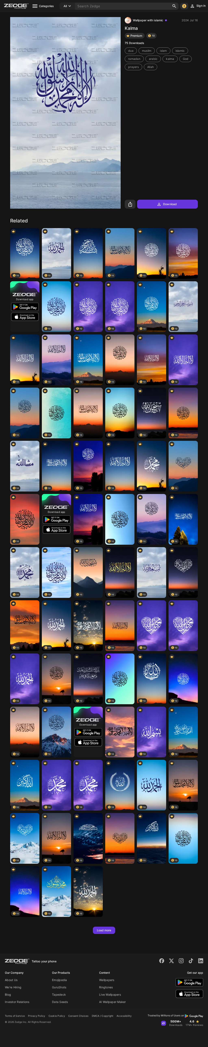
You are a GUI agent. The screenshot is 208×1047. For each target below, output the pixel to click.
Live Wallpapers (110, 994)
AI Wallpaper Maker (112, 1002)
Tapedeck (59, 994)
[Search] (174, 6)
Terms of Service (15, 1015)
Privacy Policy (36, 1015)
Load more (104, 930)
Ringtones (106, 987)
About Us (11, 980)
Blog (8, 994)
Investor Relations (17, 1002)
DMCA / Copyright (102, 1015)
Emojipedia (59, 980)
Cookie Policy (57, 1015)
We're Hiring (13, 987)
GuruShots (59, 987)
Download (170, 204)
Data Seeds (60, 1002)
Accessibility (124, 1015)
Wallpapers (106, 980)
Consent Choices (78, 1015)
